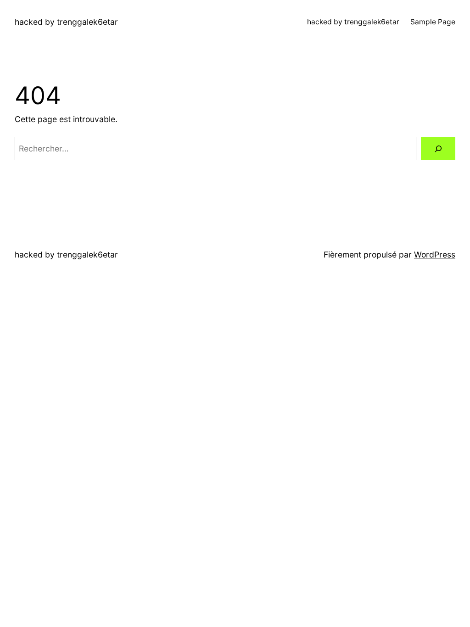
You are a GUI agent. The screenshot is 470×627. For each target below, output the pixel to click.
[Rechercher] (438, 148)
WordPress (434, 254)
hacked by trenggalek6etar (66, 22)
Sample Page (432, 21)
